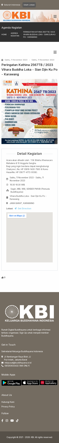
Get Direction (24, 208)
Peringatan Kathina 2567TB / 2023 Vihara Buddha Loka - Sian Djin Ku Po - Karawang (29, 69)
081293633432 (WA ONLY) (17, 365)
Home (4, 34)
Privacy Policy (8, 406)
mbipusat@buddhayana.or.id (18, 362)
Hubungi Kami (7, 402)
